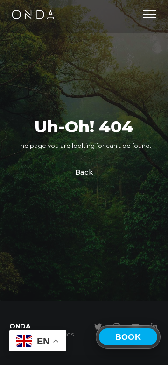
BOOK (128, 337)
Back (84, 172)
